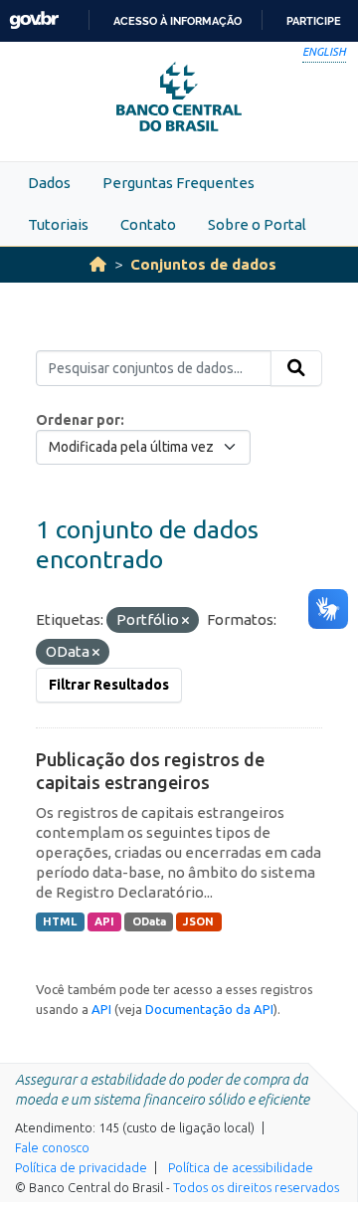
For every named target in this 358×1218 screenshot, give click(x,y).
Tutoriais (58, 224)
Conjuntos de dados (203, 264)
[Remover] (185, 621)
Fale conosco (52, 1147)
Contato (148, 224)
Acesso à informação (177, 21)
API (104, 921)
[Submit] (296, 368)
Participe (313, 21)
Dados (49, 182)
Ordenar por (78, 420)
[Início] (98, 264)
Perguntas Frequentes (178, 182)
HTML (60, 921)
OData (149, 921)
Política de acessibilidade (240, 1167)
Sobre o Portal (257, 224)
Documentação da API (209, 1009)
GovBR (34, 20)
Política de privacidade (81, 1167)
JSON (198, 921)
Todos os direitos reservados (256, 1187)
